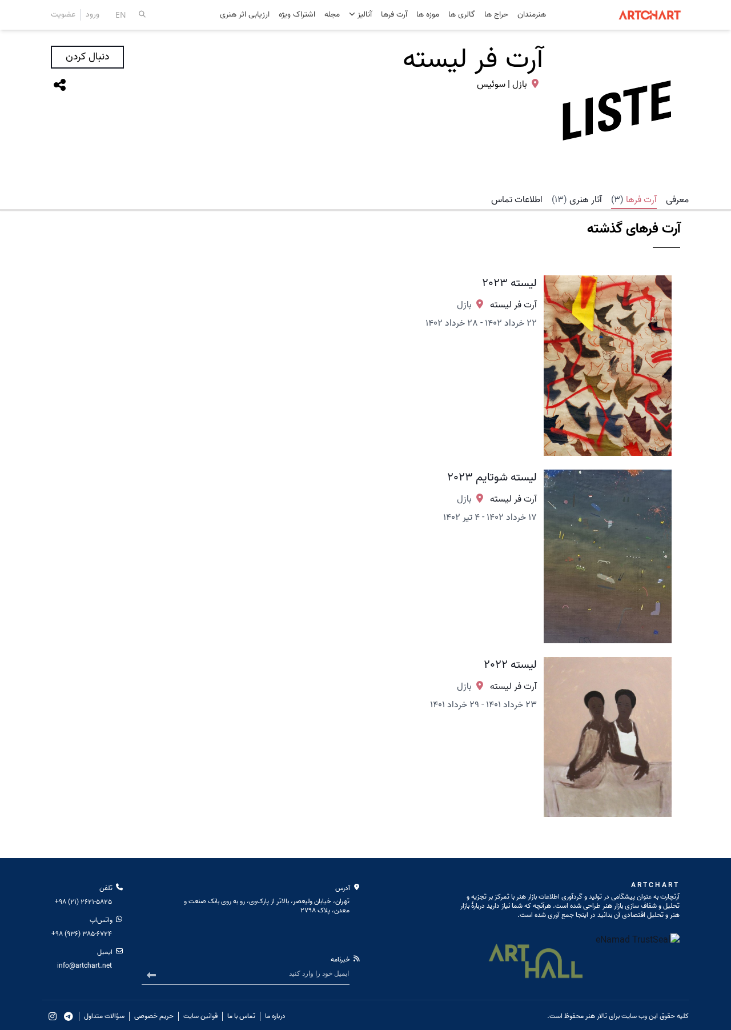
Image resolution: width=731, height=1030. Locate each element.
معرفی (677, 200)
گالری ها (461, 15)
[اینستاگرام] (52, 1016)
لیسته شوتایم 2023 (492, 477)
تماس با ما (241, 1016)
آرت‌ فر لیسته (513, 305)
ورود (92, 15)
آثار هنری (577, 200)
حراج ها (496, 15)
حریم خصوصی (154, 1016)
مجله (332, 15)
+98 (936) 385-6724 (81, 933)
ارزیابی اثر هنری (245, 15)
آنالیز (363, 14)
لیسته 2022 (510, 665)
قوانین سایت (200, 1016)
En (120, 14)
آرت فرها (394, 15)
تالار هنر (596, 1016)
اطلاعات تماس (517, 200)
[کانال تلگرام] (68, 1016)
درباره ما (275, 1016)
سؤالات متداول (104, 1016)
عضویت (63, 15)
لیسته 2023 (509, 283)
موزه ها (427, 15)
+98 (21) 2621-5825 (83, 901)
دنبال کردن (87, 57)
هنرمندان (531, 15)
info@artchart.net (84, 965)
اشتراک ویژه (297, 15)
